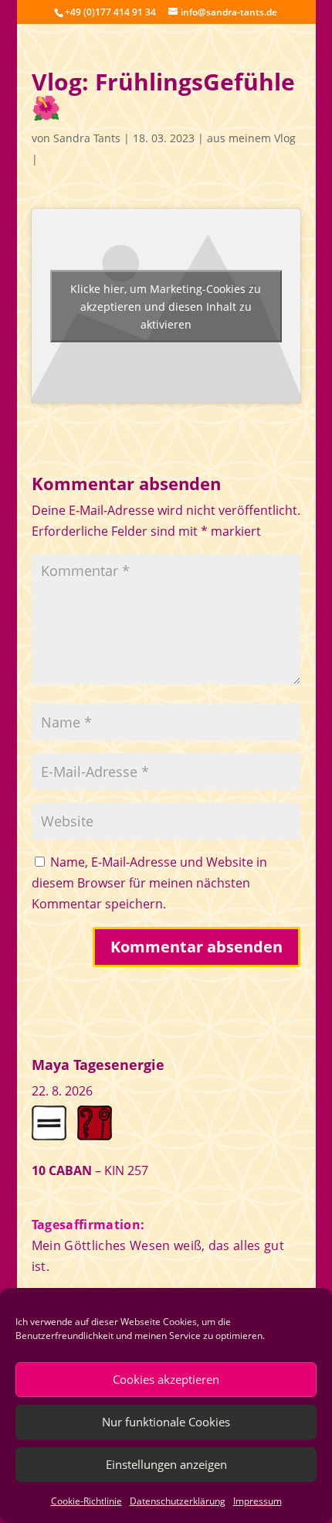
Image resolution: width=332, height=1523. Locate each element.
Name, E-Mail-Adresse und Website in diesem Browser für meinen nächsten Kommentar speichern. (149, 882)
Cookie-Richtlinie (86, 1501)
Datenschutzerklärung (177, 1501)
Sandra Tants (86, 138)
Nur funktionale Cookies (166, 1421)
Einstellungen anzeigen (166, 1464)
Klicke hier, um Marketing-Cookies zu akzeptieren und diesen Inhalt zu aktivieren (165, 306)
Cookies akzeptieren (166, 1379)
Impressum (257, 1501)
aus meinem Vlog (251, 138)
